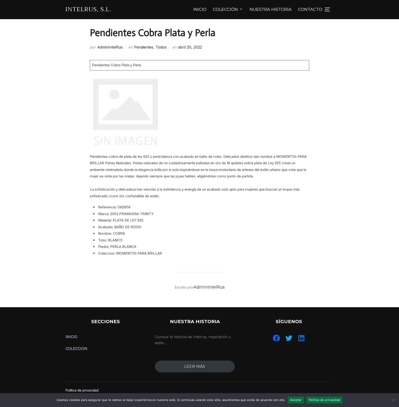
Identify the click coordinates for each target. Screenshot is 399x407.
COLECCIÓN (225, 9)
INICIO (199, 9)
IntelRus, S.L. (88, 9)
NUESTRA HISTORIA (271, 9)
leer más (194, 366)
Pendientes (143, 47)
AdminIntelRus (110, 47)
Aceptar (296, 400)
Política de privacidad (82, 390)
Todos (161, 47)
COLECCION (76, 348)
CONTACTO (310, 9)
